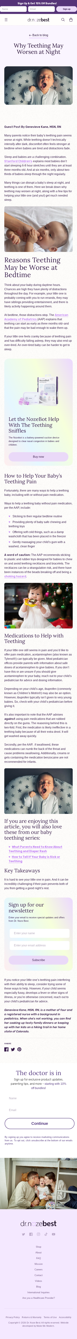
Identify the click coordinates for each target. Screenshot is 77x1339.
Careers (39, 1269)
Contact (39, 1275)
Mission (39, 1264)
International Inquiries (38, 1292)
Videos (38, 1281)
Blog (38, 1286)
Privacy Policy (13, 1317)
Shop (38, 1246)
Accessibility (65, 1317)
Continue (39, 1123)
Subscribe (38, 960)
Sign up (66, 9)
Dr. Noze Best (33, 1322)
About (38, 1252)
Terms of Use (50, 1317)
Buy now (38, 456)
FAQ (38, 1258)
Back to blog (40, 35)
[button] (6, 20)
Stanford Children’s (18, 161)
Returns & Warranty (31, 1317)
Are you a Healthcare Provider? (38, 1298)
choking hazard (15, 576)
